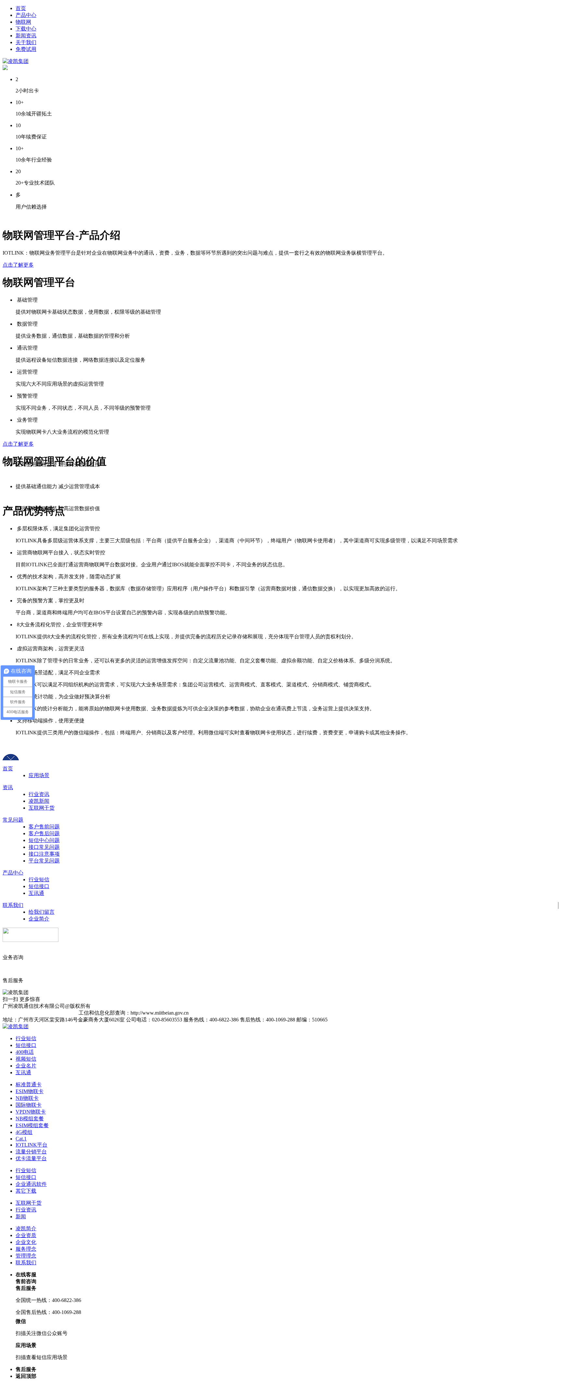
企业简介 (39, 918)
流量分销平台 (31, 1151)
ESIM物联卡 (30, 1091)
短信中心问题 (44, 840)
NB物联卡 (27, 1098)
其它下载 (26, 1191)
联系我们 (13, 905)
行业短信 (39, 879)
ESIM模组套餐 (32, 1125)
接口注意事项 (44, 854)
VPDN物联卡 (31, 1111)
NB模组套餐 (30, 1118)
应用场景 (39, 775)
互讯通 (36, 893)
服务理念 (26, 1249)
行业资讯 (39, 794)
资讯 (8, 787)
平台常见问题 (44, 860)
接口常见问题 (44, 847)
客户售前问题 (44, 826)
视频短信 (26, 1059)
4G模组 (24, 1132)
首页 (8, 768)
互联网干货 (42, 808)
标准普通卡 (29, 1084)
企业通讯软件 (31, 1184)
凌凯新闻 (39, 801)
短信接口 (39, 886)
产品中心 (13, 872)
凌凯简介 (26, 1228)
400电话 (25, 1052)
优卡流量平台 (31, 1158)
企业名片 (26, 1065)
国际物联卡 (29, 1105)
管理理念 (26, 1256)
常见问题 (13, 820)
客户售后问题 (44, 833)
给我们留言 (42, 912)
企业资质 (26, 1235)
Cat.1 (21, 1138)
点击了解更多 (18, 265)
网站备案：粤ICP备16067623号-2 (41, 1013)
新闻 (21, 1216)
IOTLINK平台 (31, 1145)
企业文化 (26, 1242)
